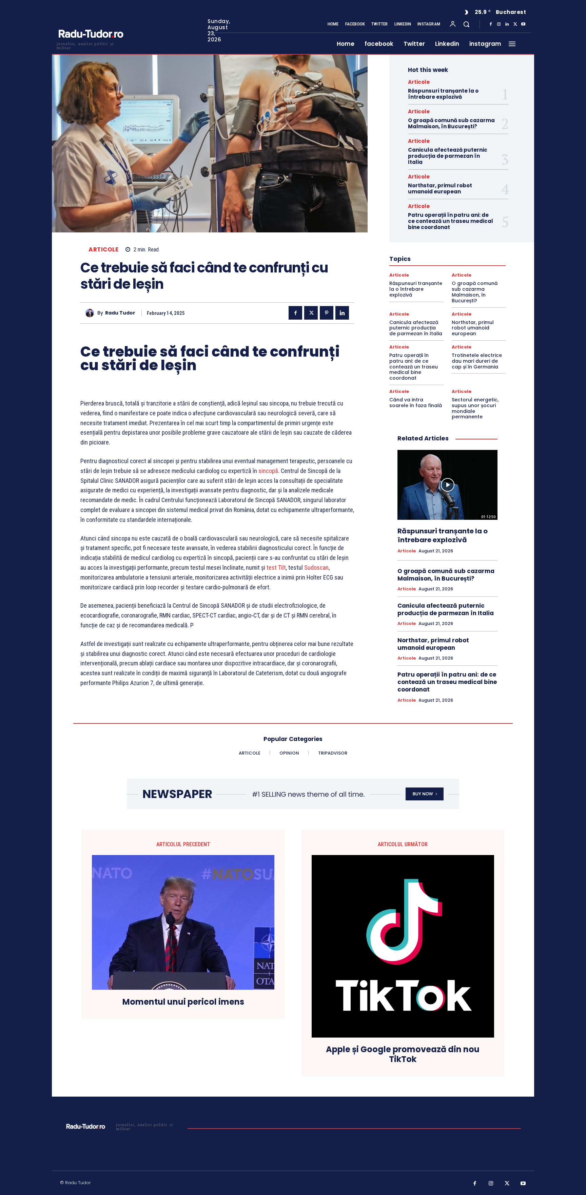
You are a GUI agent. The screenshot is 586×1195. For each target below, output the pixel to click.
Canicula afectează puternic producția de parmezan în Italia (447, 156)
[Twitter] (515, 24)
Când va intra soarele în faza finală (415, 402)
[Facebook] (491, 24)
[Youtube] (523, 24)
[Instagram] (499, 24)
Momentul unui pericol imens (183, 1002)
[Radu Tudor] (91, 313)
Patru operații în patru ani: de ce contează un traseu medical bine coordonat (450, 221)
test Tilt (276, 567)
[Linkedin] (507, 24)
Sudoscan (316, 567)
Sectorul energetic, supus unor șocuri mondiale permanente (475, 408)
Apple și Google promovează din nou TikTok (403, 1054)
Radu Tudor (120, 313)
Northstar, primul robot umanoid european (440, 188)
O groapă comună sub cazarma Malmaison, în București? (451, 123)
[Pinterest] (326, 313)
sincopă (268, 470)
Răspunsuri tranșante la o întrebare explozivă (443, 93)
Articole (103, 249)
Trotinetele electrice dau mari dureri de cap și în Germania (477, 361)
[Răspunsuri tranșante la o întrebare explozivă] (447, 485)
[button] (466, 24)
